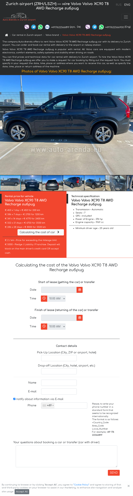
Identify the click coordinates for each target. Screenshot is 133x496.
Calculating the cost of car (38, 232)
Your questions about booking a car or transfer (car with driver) (56, 442)
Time (33, 298)
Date (33, 289)
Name (32, 382)
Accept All (22, 491)
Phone (32, 405)
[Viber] (27, 27)
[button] (130, 125)
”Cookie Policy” (81, 485)
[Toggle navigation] (125, 17)
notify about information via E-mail (39, 399)
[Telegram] (33, 27)
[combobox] (47, 405)
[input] (59, 290)
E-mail (32, 391)
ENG (127, 4)
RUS (118, 4)
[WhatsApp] (40, 27)
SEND (114, 472)
